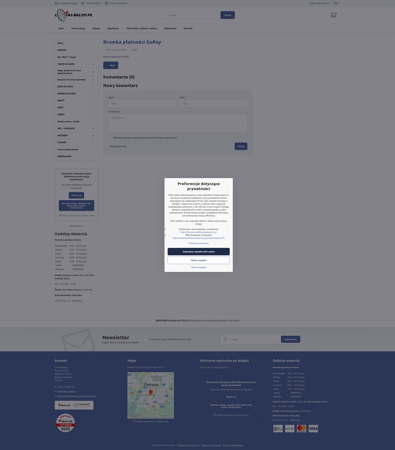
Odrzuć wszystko (199, 260)
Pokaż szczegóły (198, 267)
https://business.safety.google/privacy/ (198, 232)
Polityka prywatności (199, 243)
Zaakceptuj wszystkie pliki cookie (198, 251)
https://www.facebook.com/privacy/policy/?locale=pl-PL (199, 238)
